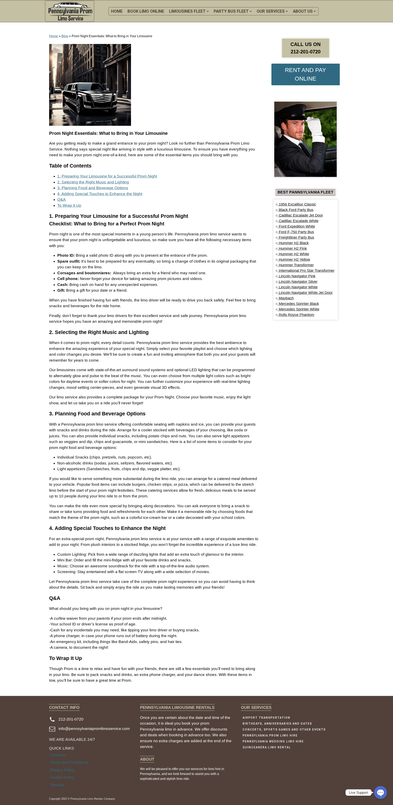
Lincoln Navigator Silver (297, 282)
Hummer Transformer (296, 265)
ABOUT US (303, 11)
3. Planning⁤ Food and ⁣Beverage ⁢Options (92, 188)
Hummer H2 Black (293, 243)
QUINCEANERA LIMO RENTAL (267, 747)
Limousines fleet (187, 11)
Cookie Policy (62, 777)
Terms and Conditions (69, 762)
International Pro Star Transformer (306, 271)
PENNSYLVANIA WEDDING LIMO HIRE (273, 741)
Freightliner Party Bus (296, 237)
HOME (117, 11)
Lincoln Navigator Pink (296, 276)
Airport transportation (266, 717)
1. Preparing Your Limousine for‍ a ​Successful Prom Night (107, 176)
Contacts (58, 755)
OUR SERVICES (271, 11)
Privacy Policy (62, 770)
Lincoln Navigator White (298, 287)
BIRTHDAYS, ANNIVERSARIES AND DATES (277, 723)
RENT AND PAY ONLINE (305, 74)
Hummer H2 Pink (292, 248)
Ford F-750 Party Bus (296, 232)
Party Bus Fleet (231, 11)
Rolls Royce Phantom (296, 315)
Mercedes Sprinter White (298, 309)
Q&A (61, 199)
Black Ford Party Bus (295, 210)
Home (53, 36)
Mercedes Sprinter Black (298, 304)
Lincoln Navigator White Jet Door (305, 293)
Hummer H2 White (293, 254)
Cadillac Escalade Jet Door (300, 215)
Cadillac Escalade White (298, 221)
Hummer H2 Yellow (294, 259)
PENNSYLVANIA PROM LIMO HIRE (270, 735)
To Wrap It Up (69, 205)
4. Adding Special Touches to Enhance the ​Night (99, 194)
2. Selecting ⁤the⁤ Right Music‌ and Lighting (93, 182)
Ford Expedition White (296, 226)
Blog (64, 36)
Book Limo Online (146, 11)
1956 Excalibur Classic (297, 204)
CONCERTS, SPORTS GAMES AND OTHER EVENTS (284, 729)
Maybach (286, 298)
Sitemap (57, 785)
